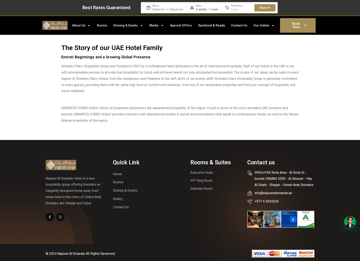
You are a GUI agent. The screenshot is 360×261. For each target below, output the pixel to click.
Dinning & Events (125, 25)
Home (117, 174)
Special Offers (181, 25)
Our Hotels (261, 25)
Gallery (118, 199)
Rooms (102, 25)
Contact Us (239, 25)
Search (264, 7)
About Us (78, 25)
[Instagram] (60, 217)
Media (154, 25)
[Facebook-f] (50, 217)
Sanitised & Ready (211, 25)
